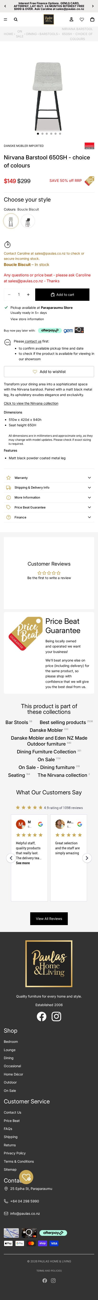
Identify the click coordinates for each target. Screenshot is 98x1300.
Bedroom (11, 1041)
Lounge (9, 1050)
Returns (10, 1145)
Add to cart (65, 294)
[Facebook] (45, 1280)
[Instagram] (53, 1280)
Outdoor (10, 1082)
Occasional (12, 1066)
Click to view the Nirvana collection (31, 403)
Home (8, 34)
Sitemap (10, 1169)
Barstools (48, 34)
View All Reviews (49, 919)
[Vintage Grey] (28, 221)
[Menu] (5, 19)
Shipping (11, 1137)
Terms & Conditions (19, 1161)
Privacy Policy (15, 1153)
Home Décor (13, 1074)
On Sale (20, 33)
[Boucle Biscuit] (11, 221)
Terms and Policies (49, 1270)
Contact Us (12, 1112)
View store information (27, 319)
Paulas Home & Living (54, 1261)
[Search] (15, 19)
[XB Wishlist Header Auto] (82, 19)
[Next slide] (93, 6)
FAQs (8, 1129)
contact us (32, 341)
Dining (31, 34)
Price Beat (12, 1121)
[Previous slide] (5, 6)
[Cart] (92, 19)
